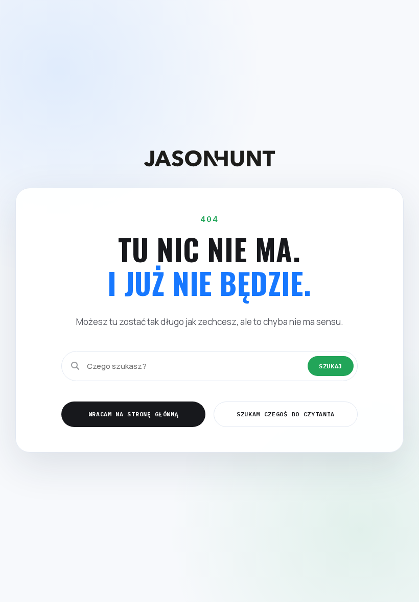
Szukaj (330, 366)
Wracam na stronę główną (133, 414)
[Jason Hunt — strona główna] (209, 158)
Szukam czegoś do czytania (286, 414)
